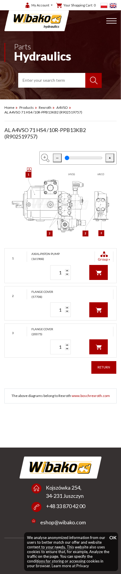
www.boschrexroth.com (91, 395)
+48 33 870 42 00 (65, 506)
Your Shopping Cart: (79, 5)
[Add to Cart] (98, 272)
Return (104, 367)
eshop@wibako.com (63, 522)
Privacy (82, 565)
